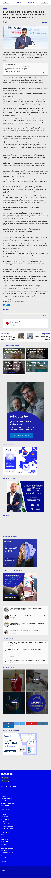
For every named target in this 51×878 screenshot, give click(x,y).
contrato (11, 311)
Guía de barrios (4, 818)
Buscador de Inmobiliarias (6, 819)
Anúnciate (3, 834)
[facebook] (1, 786)
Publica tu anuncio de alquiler (7, 852)
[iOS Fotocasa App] (5, 778)
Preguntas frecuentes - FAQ (6, 798)
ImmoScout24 (13, 863)
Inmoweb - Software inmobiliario (7, 843)
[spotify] (15, 786)
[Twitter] (14, 325)
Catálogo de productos (5, 855)
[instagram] (4, 786)
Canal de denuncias (5, 805)
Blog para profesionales (6, 839)
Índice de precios (4, 816)
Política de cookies (5, 875)
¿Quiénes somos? (4, 793)
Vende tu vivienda (4, 857)
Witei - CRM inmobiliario (6, 844)
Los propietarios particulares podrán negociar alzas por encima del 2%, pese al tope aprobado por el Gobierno (25, 73)
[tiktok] (13, 786)
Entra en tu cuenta (4, 841)
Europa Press (8, 22)
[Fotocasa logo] (25, 774)
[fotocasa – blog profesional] (25, 2)
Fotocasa (3, 863)
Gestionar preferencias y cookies (7, 803)
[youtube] (8, 786)
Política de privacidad (5, 800)
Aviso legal (3, 870)
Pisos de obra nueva (5, 812)
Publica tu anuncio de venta (6, 854)
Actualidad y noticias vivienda (7, 826)
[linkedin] (10, 786)
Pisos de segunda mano (6, 811)
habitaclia (8, 863)
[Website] (11, 325)
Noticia (5, 8)
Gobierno (18, 311)
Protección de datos (5, 872)
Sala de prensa (4, 796)
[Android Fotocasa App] (5, 781)
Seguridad (3, 801)
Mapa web (3, 794)
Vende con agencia (5, 823)
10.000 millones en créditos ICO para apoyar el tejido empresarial (19, 69)
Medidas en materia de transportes (12, 71)
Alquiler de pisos (4, 814)
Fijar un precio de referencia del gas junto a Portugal (16, 68)
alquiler (6, 311)
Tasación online (4, 821)
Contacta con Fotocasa (5, 836)
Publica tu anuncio (4, 850)
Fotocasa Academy (5, 837)
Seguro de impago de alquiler (7, 828)
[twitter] (6, 786)
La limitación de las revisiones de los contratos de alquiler (17, 66)
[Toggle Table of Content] (45, 65)
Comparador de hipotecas (6, 824)
